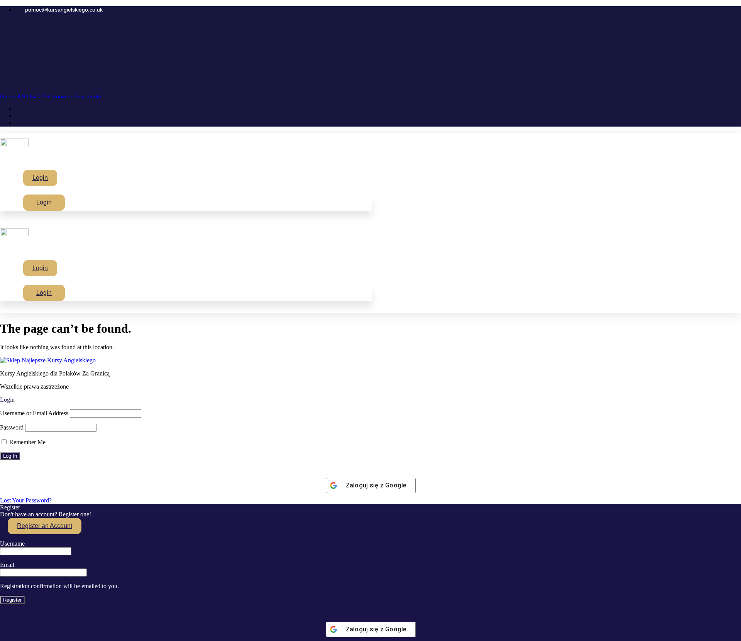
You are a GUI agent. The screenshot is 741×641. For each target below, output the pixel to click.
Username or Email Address (34, 413)
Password (12, 427)
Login (40, 177)
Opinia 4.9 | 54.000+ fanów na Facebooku (51, 96)
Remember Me (27, 442)
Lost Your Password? (26, 500)
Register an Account (44, 526)
